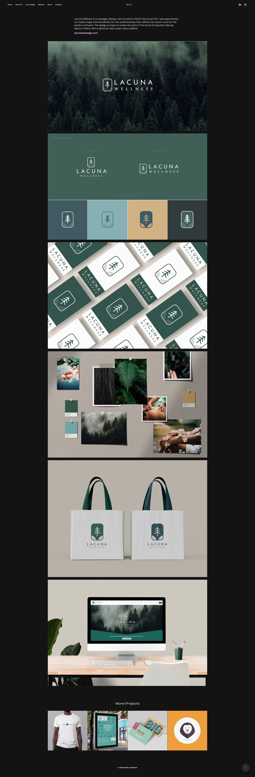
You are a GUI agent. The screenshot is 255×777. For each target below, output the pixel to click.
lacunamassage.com (86, 32)
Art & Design (30, 5)
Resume (41, 5)
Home (10, 5)
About (49, 5)
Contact (58, 5)
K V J (129, 4)
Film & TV (18, 5)
